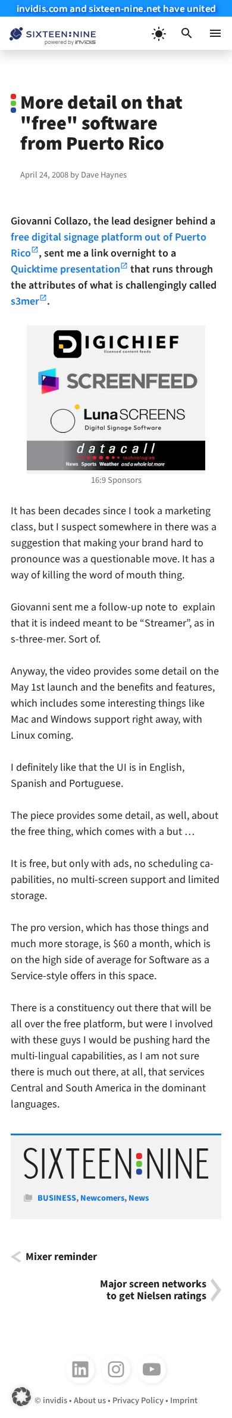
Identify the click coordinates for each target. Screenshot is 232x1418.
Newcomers (102, 1198)
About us (90, 1400)
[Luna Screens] (116, 418)
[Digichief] (116, 344)
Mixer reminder (61, 1256)
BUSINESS (56, 1198)
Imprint (183, 1400)
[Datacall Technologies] (116, 455)
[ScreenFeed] (116, 381)
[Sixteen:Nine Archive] (116, 1176)
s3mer (25, 301)
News (138, 1198)
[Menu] (215, 33)
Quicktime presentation (65, 269)
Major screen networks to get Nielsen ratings (153, 1290)
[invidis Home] (48, 33)
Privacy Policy (138, 1400)
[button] (187, 33)
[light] (158, 33)
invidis (55, 1400)
